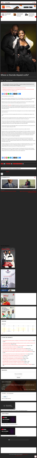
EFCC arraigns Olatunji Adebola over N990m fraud (8, 14)
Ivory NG (7, 2)
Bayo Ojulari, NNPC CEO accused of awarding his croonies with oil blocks (13, 361)
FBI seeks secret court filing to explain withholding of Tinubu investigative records (15, 345)
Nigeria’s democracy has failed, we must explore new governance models (28, 192)
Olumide (9, 105)
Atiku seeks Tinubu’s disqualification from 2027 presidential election (13, 358)
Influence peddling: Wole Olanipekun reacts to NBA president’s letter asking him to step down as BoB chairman (9, 185)
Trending (3, 11)
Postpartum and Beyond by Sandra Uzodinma (8, 191)
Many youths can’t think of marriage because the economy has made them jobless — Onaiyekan (17, 364)
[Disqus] (18, 205)
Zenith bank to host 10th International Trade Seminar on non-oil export (13, 355)
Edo (24, 99)
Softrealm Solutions (25, 454)
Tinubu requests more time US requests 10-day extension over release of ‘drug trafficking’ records (17, 351)
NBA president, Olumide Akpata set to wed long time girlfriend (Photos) (14, 87)
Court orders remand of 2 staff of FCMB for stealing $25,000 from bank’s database (32, 15)
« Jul (2, 333)
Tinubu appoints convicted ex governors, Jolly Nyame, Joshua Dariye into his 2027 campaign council (18, 340)
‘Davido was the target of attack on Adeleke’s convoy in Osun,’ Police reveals (20, 15)
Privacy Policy (20, 455)
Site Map (16, 455)
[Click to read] (27, 183)
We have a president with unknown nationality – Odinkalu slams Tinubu (13, 362)
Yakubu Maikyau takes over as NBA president (9, 90)
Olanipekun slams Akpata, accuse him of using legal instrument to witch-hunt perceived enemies (18, 89)
